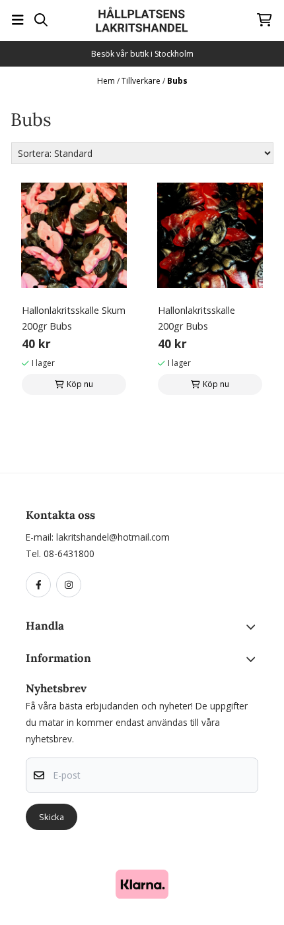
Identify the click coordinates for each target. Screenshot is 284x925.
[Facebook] (41, 585)
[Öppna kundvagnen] (264, 20)
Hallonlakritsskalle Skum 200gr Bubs (73, 318)
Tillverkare (142, 80)
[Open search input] (41, 19)
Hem (107, 80)
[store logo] (142, 20)
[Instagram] (71, 585)
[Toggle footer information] (253, 627)
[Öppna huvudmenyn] (18, 20)
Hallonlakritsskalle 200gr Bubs (196, 318)
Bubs (177, 80)
